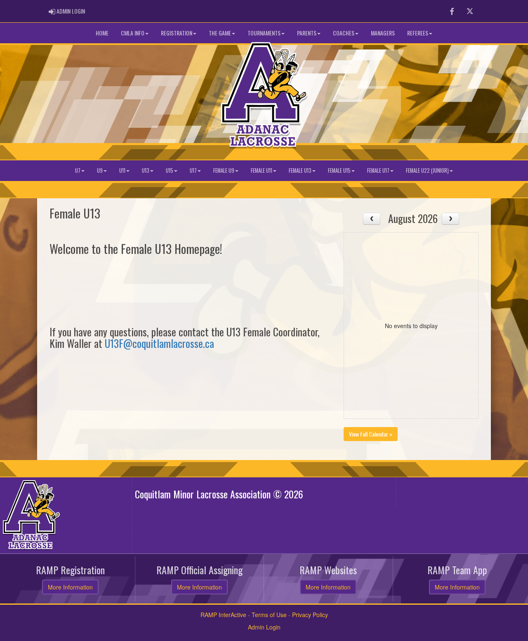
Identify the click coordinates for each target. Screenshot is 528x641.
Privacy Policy (310, 614)
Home (102, 32)
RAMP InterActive (223, 614)
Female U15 (339, 170)
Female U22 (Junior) (427, 170)
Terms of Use (269, 614)
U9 (100, 170)
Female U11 (261, 170)
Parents (306, 32)
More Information (70, 587)
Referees (417, 32)
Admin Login (264, 627)
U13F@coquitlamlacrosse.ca (159, 343)
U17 (193, 170)
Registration (176, 32)
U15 (169, 170)
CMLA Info (132, 32)
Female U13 (300, 170)
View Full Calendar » (370, 434)
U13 (145, 170)
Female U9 (223, 170)
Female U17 (378, 170)
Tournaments (264, 32)
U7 (77, 170)
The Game (220, 32)
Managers (383, 32)
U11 (122, 170)
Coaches (343, 32)
